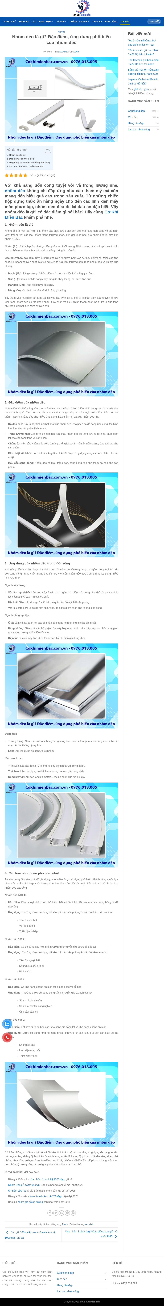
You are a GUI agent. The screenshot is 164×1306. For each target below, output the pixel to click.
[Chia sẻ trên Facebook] (50, 1213)
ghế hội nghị (141, 89)
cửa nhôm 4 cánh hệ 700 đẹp (45, 1196)
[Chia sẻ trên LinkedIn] (73, 1213)
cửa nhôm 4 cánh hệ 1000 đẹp (46, 1179)
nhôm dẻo (15, 190)
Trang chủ (9, 21)
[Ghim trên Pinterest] (67, 1213)
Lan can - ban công (139, 129)
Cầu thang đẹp (41, 21)
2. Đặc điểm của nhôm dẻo (20, 158)
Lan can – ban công (105, 21)
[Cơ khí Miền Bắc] (82, 8)
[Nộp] (158, 21)
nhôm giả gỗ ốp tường (30, 1202)
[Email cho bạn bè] (61, 1213)
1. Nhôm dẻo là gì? (16, 155)
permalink (89, 1224)
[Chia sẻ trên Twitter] (55, 1213)
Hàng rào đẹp (80, 21)
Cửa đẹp (61, 21)
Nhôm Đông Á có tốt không (23, 1185)
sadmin (76, 52)
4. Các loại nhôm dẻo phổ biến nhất (25, 166)
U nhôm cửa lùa (17, 1190)
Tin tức (125, 21)
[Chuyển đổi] (158, 111)
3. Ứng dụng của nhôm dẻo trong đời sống (28, 162)
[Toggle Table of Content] (46, 150)
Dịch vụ (24, 21)
